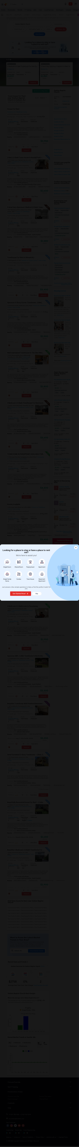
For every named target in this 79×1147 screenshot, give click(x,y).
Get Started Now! (19, 594)
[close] (76, 547)
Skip (36, 593)
